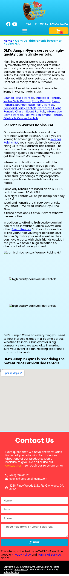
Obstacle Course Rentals (21, 118)
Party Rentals (41, 101)
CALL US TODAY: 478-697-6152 (47, 24)
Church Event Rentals (30, 111)
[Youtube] (14, 24)
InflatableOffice (11, 572)
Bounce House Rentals (19, 98)
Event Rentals (21, 229)
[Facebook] (8, 24)
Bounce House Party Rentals (34, 105)
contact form (14, 466)
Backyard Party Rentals (20, 108)
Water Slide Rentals (17, 101)
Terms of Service (49, 555)
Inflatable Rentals (48, 98)
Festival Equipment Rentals (43, 115)
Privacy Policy (21, 555)
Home (8, 41)
